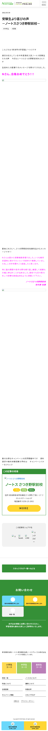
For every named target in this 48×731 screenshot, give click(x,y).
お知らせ (16, 701)
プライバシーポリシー (27, 701)
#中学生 (6, 29)
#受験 (14, 29)
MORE (23, 508)
